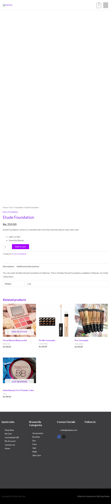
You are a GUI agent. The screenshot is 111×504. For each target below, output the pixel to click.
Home (5, 207)
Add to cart (20, 246)
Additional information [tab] (28, 266)
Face (11, 207)
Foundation (18, 207)
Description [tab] (8, 266)
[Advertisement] (55, 32)
